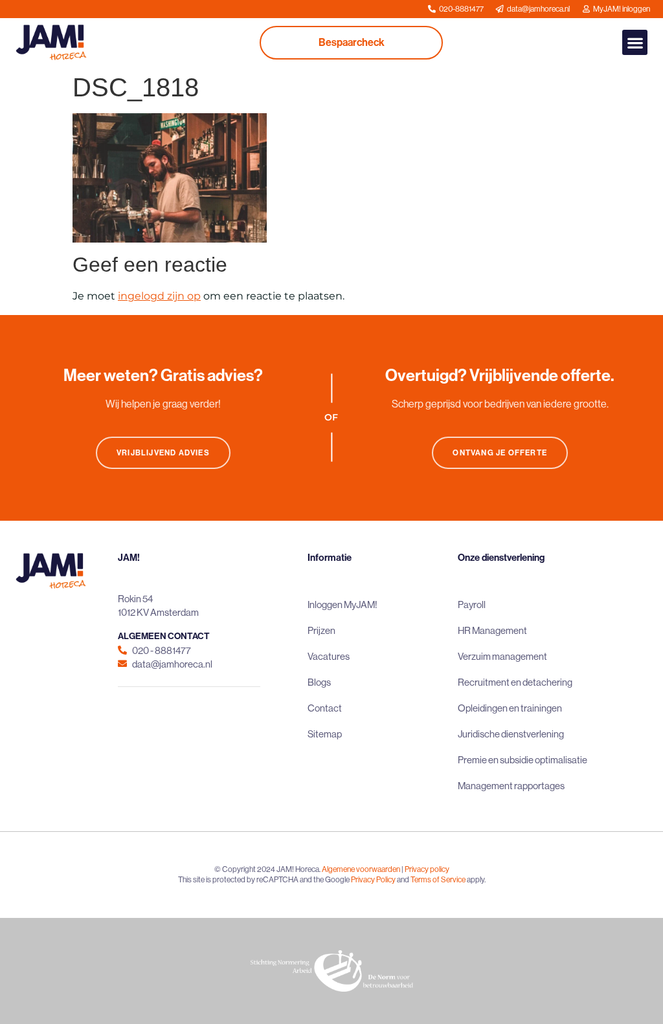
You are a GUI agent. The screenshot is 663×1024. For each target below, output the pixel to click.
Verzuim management (502, 656)
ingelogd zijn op (159, 296)
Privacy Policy (373, 879)
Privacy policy (427, 869)
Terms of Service (438, 879)
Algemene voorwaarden (361, 869)
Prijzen (321, 630)
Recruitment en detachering (515, 682)
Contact (325, 708)
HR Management (492, 630)
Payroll (472, 604)
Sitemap (325, 733)
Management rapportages (511, 785)
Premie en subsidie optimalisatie (522, 759)
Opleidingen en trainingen (510, 708)
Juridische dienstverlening (511, 733)
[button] (634, 42)
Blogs (319, 682)
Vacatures (329, 656)
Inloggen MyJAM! (342, 604)
